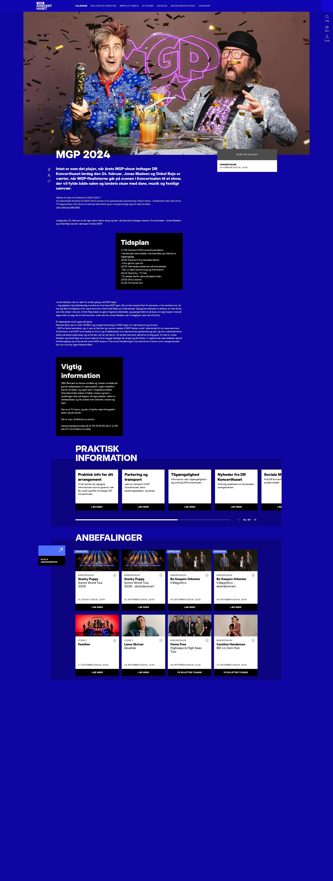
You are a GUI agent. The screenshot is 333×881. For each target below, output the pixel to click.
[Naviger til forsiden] (44, 6)
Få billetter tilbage (190, 672)
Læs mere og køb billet (68, 207)
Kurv (327, 31)
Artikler (162, 6)
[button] (114, 575)
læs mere (96, 507)
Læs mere (97, 607)
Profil (327, 41)
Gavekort (204, 6)
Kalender (81, 6)
